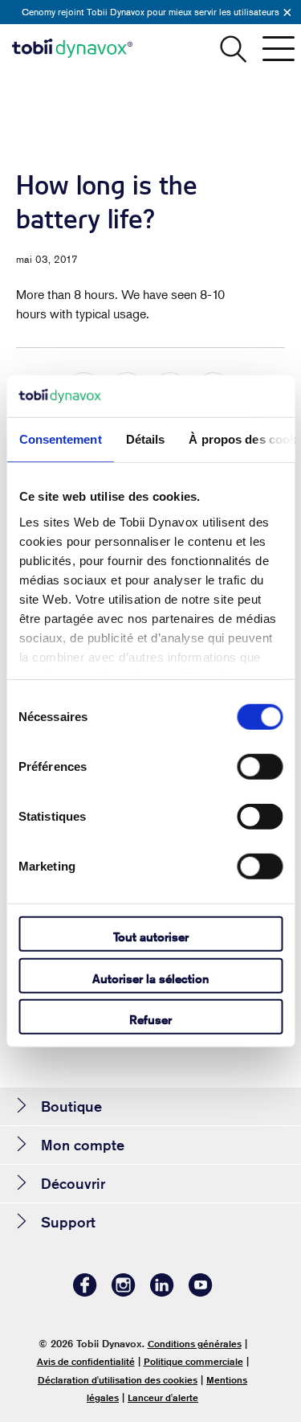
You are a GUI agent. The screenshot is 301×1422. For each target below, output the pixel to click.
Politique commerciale (193, 1361)
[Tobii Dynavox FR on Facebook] (85, 1292)
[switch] (260, 767)
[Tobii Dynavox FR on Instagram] (123, 1292)
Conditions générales (195, 1344)
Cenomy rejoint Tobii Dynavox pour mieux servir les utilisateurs (150, 12)
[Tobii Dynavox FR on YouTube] (200, 1292)
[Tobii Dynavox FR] (72, 48)
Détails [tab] (145, 439)
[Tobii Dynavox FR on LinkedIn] (162, 1292)
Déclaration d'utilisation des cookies (117, 1380)
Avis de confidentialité (86, 1361)
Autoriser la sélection (150, 978)
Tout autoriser (151, 937)
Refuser (150, 1019)
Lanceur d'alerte (163, 1397)
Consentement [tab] (59, 439)
